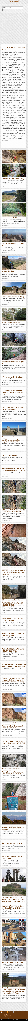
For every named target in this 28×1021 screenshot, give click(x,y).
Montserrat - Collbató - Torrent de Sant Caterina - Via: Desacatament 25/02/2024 (13, 742)
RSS (9, 1012)
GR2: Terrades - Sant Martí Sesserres (12, 218)
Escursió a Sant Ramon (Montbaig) (11, 322)
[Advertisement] (14, 29)
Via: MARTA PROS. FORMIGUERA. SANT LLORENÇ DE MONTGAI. (12, 604)
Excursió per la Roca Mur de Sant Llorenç (13, 297)
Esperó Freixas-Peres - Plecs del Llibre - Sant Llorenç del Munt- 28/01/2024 (12, 907)
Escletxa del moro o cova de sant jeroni (12, 511)
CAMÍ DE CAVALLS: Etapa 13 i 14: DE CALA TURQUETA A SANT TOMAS (13, 408)
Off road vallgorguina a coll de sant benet (13, 962)
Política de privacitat (8, 1016)
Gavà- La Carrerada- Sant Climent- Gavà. (13, 843)
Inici (4, 1012)
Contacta (17, 1012)
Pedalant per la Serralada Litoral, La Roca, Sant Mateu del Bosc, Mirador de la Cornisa (13, 469)
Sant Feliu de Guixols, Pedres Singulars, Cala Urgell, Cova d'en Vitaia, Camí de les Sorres (14, 665)
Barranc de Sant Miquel (8, 271)
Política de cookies (7, 1015)
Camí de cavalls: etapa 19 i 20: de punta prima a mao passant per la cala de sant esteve (12, 392)
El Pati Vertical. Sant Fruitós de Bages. (12, 377)
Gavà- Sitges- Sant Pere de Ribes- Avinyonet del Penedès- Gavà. (11, 441)
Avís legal (6, 1014)
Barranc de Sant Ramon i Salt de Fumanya (13, 179)
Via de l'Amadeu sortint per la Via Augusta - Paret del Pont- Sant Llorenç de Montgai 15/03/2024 (14, 572)
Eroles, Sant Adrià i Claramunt (10, 455)
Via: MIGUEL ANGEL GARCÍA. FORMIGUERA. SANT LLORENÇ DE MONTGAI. (13, 635)
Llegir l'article (14, 144)
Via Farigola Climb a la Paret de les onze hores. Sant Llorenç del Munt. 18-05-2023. (13, 773)
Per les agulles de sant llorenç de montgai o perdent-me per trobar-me (13, 727)
